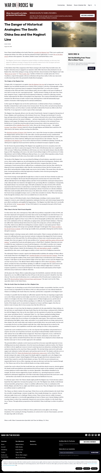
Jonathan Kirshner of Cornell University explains (43, 255)
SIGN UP (91, 68)
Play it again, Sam (24, 74)
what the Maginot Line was (36, 84)
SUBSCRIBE (94, 452)
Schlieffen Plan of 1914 (22, 125)
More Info (94, 468)
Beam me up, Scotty (10, 74)
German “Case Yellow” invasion (13, 127)
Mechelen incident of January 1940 (17, 132)
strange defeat (21, 204)
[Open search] (95, 5)
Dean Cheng (7, 44)
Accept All (79, 468)
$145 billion (52, 261)
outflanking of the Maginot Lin (13, 140)
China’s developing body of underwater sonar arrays (32, 353)
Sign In (90, 5)
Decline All (86, 468)
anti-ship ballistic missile (44, 248)
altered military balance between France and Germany (26, 279)
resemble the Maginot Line (41, 52)
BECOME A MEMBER (87, 15)
